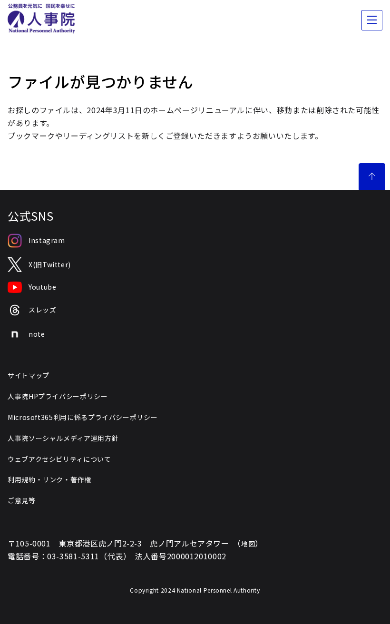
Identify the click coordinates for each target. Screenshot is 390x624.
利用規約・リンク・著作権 (49, 479)
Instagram (47, 240)
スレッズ (43, 309)
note (37, 334)
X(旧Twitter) (50, 264)
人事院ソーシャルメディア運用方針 (63, 438)
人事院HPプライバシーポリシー (58, 396)
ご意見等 (22, 500)
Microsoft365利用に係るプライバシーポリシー (82, 417)
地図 (248, 543)
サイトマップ (28, 375)
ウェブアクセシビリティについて (59, 459)
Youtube (42, 287)
